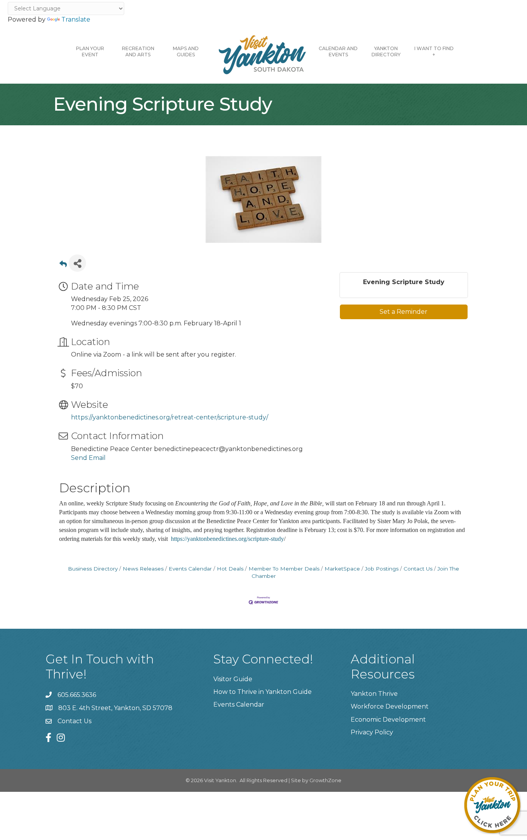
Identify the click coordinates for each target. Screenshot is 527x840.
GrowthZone (325, 780)
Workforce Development (390, 706)
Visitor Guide (232, 679)
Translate (75, 19)
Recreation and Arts (138, 51)
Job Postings (382, 569)
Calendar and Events (338, 51)
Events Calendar (190, 569)
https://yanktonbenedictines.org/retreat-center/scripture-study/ (169, 417)
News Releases (143, 569)
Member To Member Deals (283, 569)
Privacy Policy (372, 732)
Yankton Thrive (374, 693)
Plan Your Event (90, 51)
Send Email (88, 457)
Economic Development (388, 719)
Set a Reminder (403, 311)
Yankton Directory (386, 51)
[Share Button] (77, 263)
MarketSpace (342, 569)
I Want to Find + (434, 51)
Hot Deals (230, 569)
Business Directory (93, 569)
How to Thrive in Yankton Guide (262, 691)
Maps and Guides (186, 51)
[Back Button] (63, 265)
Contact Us (418, 569)
